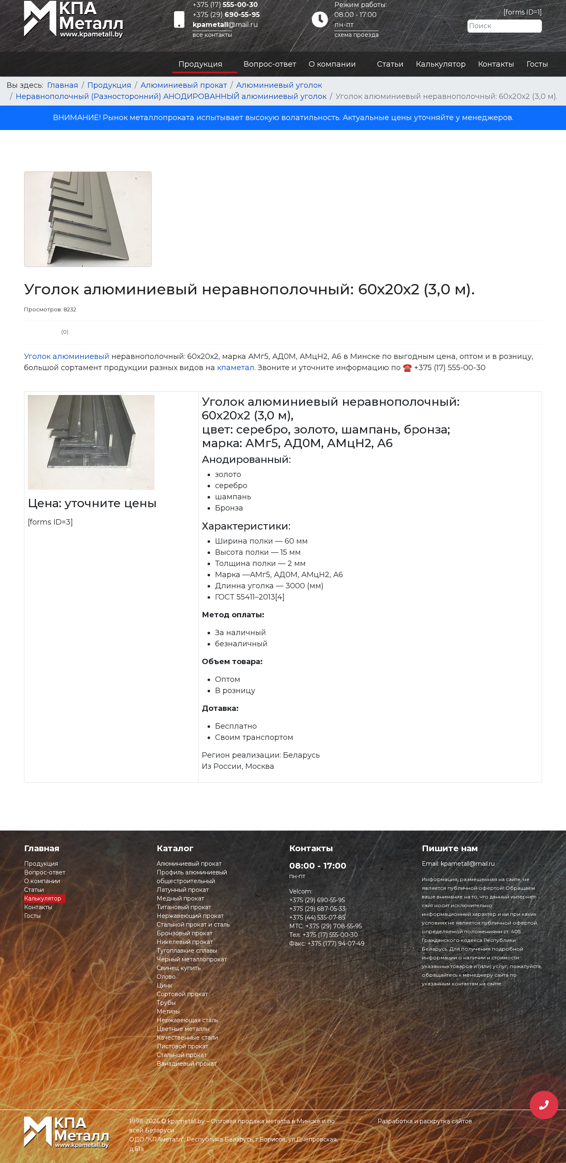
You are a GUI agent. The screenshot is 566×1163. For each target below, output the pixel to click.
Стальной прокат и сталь (193, 924)
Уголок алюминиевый (66, 356)
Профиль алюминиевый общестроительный (192, 877)
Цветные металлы (183, 1029)
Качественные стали (187, 1037)
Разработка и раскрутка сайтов (424, 1121)
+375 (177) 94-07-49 (336, 943)
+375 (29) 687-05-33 (317, 909)
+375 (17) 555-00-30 (330, 935)
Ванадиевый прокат (187, 1063)
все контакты (212, 35)
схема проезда (356, 35)
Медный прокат (180, 898)
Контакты (496, 64)
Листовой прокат (182, 1046)
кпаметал (235, 367)
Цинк (164, 985)
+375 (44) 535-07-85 (317, 917)
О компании (332, 64)
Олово (166, 976)
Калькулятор (441, 64)
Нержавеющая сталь (187, 1020)
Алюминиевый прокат (189, 863)
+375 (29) (226, 15)
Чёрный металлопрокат (192, 959)
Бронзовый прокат (185, 933)
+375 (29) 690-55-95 (317, 900)
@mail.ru (225, 25)
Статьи (390, 64)
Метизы (168, 1011)
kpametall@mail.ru (468, 863)
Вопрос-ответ (270, 64)
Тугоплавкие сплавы (187, 950)
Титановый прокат (184, 907)
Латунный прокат (183, 889)
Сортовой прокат (182, 994)
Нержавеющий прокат (190, 916)
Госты (537, 64)
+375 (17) (225, 5)
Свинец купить (179, 968)
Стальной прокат (182, 1055)
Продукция (201, 64)
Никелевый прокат (185, 942)
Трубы (166, 1002)
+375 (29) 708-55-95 (333, 926)
